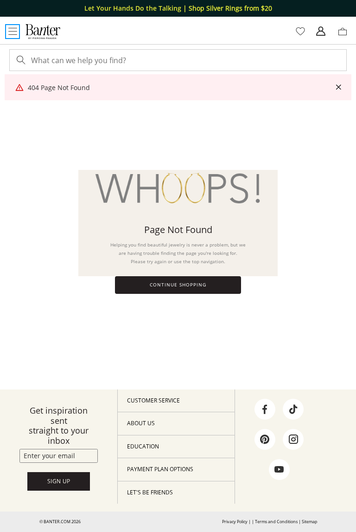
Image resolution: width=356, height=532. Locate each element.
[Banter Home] (42, 31)
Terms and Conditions (276, 522)
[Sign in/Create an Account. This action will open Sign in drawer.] (320, 31)
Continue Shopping (178, 285)
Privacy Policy (235, 522)
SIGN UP (58, 481)
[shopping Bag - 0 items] (346, 35)
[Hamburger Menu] (12, 31)
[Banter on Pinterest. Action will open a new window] (264, 439)
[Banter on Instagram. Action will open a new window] (293, 439)
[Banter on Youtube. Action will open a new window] (279, 470)
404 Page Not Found (59, 87)
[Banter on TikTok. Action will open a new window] (293, 409)
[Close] (338, 87)
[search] (20, 60)
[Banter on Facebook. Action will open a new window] (264, 409)
